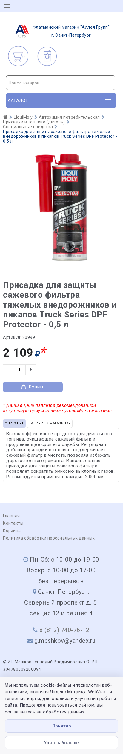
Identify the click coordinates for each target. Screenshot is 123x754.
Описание (14, 423)
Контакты (13, 523)
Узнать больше (61, 742)
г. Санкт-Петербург (71, 31)
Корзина (12, 530)
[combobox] (60, 82)
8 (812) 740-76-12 (64, 630)
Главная (11, 515)
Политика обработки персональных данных (49, 538)
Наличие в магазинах (49, 423)
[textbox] (60, 83)
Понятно (61, 726)
